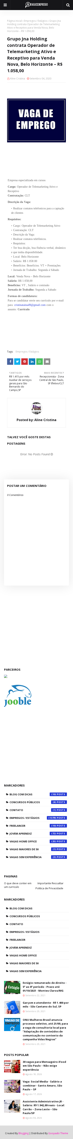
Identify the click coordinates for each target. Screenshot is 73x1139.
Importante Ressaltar (50, 883)
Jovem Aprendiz (33, 833)
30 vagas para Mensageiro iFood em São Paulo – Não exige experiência (44, 1065)
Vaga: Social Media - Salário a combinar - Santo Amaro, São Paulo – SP (42, 1085)
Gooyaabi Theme (58, 1133)
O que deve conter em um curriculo (17, 885)
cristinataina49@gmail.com (30, 304)
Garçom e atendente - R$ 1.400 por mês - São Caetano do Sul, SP (46, 1004)
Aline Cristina (17, 78)
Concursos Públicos (33, 802)
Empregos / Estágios (35, 21)
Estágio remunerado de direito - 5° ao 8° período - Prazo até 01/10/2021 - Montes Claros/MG (45, 986)
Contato (33, 810)
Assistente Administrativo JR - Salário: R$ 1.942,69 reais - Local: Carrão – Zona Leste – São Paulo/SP (44, 1107)
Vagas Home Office (33, 841)
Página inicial (14, 21)
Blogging (23, 1133)
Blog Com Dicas (33, 794)
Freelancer (33, 826)
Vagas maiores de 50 (33, 849)
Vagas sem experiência (33, 857)
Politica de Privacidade (49, 888)
